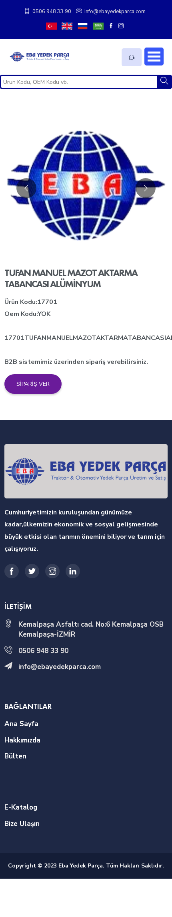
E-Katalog (20, 807)
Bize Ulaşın (22, 823)
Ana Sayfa (21, 723)
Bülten (15, 756)
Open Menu (154, 57)
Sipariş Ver (33, 384)
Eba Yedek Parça (80, 865)
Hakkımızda (22, 740)
